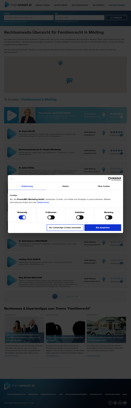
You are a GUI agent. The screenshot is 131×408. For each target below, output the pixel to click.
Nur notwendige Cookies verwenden (65, 227)
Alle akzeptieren (103, 227)
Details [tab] (65, 186)
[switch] (51, 217)
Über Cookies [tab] (104, 186)
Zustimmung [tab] (27, 186)
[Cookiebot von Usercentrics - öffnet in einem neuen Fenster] (110, 179)
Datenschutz (43, 202)
